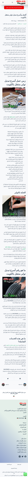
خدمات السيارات (22, 443)
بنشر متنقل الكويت (21, 452)
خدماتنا (24, 422)
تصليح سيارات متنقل (21, 445)
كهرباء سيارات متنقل (21, 447)
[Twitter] (8, 378)
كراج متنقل (19, 464)
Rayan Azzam (21, 20)
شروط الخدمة (9, 464)
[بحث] (12, 2)
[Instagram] (20, 456)
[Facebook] (20, 378)
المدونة (24, 434)
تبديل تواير (23, 438)
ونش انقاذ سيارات (22, 449)
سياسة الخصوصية (14, 468)
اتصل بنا (24, 429)
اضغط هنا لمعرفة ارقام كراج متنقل (14, 7)
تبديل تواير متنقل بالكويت (12, 345)
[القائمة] (3, 2)
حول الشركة (23, 427)
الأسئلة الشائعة (22, 425)
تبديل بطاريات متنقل (21, 440)
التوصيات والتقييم (22, 431)
